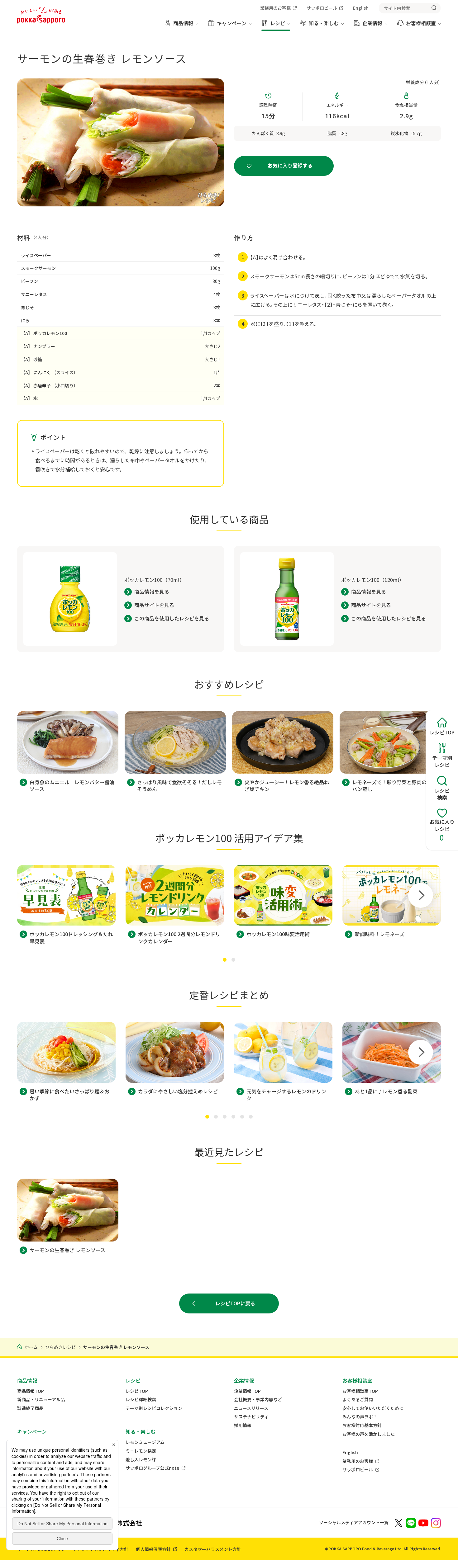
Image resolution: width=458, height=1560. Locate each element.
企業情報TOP (247, 1391)
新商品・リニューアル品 (41, 1399)
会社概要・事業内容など (258, 1399)
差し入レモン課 (141, 1460)
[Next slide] (420, 895)
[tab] (225, 960)
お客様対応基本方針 (362, 1425)
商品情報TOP (30, 1391)
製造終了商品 (30, 1408)
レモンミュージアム (145, 1442)
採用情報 (242, 1425)
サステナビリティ (251, 1417)
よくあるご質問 (357, 1399)
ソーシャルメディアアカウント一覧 (354, 1522)
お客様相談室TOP (360, 1391)
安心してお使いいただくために (372, 1408)
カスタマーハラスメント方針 (212, 1549)
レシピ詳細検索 (141, 1399)
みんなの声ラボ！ (359, 1417)
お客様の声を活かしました (368, 1434)
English (350, 1452)
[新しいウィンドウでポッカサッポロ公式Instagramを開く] (436, 1522)
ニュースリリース (251, 1408)
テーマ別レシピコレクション (154, 1408)
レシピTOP (137, 1391)
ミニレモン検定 (141, 1451)
